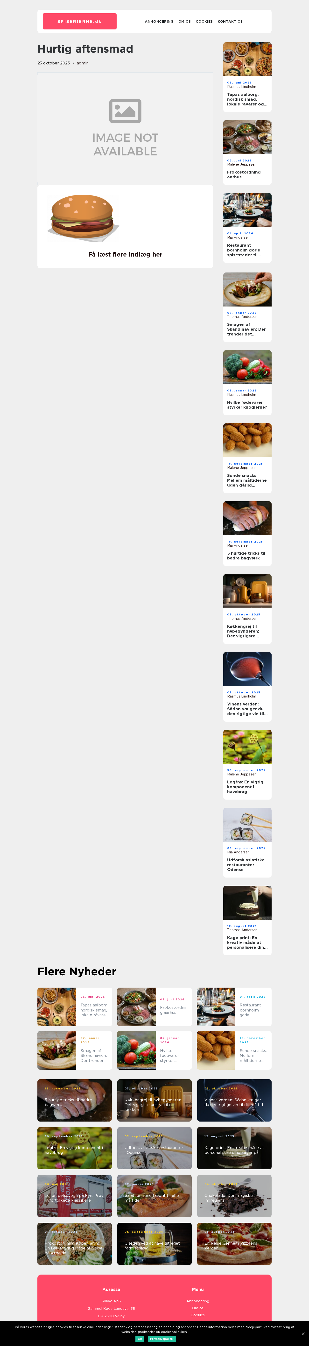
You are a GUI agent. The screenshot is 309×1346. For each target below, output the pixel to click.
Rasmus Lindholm (241, 86)
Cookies (204, 21)
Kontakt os (230, 21)
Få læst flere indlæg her (125, 254)
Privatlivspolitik (162, 1339)
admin (83, 63)
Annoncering (159, 21)
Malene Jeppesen (241, 164)
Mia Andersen (238, 237)
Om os (184, 21)
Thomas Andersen (242, 316)
